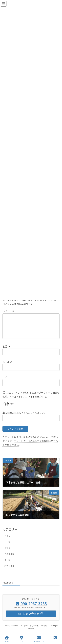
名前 (6, 346)
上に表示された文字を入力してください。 (24, 412)
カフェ (7, 535)
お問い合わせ (39, 641)
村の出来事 (9, 566)
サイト (5, 377)
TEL (55, 641)
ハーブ (7, 542)
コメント (8, 311)
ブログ (7, 548)
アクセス (21, 641)
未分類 (7, 560)
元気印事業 (9, 554)
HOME (7, 641)
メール (7, 361)
